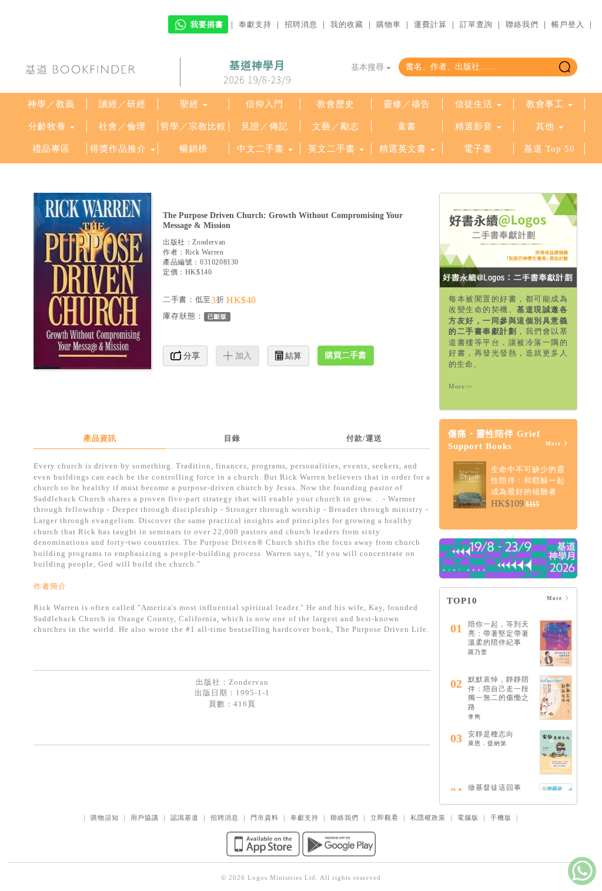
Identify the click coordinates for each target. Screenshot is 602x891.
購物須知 (105, 817)
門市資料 (264, 817)
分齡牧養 (47, 126)
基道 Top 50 (549, 148)
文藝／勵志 (335, 126)
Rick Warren (204, 252)
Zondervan (208, 242)
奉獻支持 (255, 24)
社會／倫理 (122, 126)
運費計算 (430, 24)
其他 (545, 126)
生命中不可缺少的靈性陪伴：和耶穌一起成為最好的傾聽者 (528, 480)
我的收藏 (346, 24)
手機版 (500, 817)
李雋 (474, 717)
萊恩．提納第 (487, 743)
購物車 (388, 24)
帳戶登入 (567, 24)
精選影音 (474, 126)
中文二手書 (262, 148)
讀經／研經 (122, 104)
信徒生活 (474, 104)
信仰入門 (264, 104)
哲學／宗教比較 (193, 126)
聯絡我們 (522, 24)
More (554, 444)
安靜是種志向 (491, 734)
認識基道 (184, 817)
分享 (190, 355)
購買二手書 (345, 355)
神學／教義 (51, 104)
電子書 (478, 148)
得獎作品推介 (118, 148)
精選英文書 (404, 148)
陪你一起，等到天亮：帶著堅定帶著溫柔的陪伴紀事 (498, 633)
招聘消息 (301, 24)
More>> (461, 386)
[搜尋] (564, 67)
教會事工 (545, 104)
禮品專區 (51, 148)
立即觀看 (384, 817)
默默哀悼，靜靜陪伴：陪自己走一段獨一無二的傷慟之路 (498, 693)
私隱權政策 (428, 817)
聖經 (189, 104)
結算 (292, 355)
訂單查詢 (476, 24)
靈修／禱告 (406, 104)
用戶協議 (145, 817)
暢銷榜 (193, 148)
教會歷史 (335, 104)
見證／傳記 (264, 126)
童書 (406, 126)
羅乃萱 (477, 652)
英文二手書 (333, 148)
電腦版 (468, 817)
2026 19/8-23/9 (257, 72)
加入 (242, 355)
